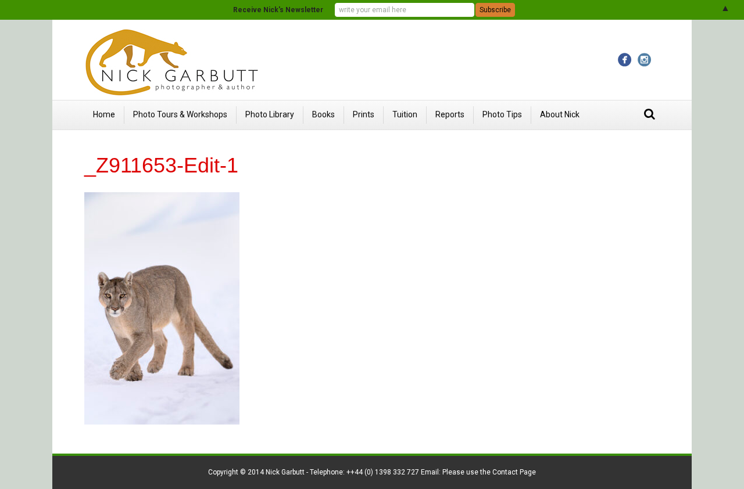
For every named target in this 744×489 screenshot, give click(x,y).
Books (323, 114)
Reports (449, 114)
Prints (363, 114)
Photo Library (269, 114)
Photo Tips (502, 114)
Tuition (404, 114)
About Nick (560, 114)
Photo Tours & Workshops (180, 114)
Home (104, 114)
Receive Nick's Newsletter (278, 10)
